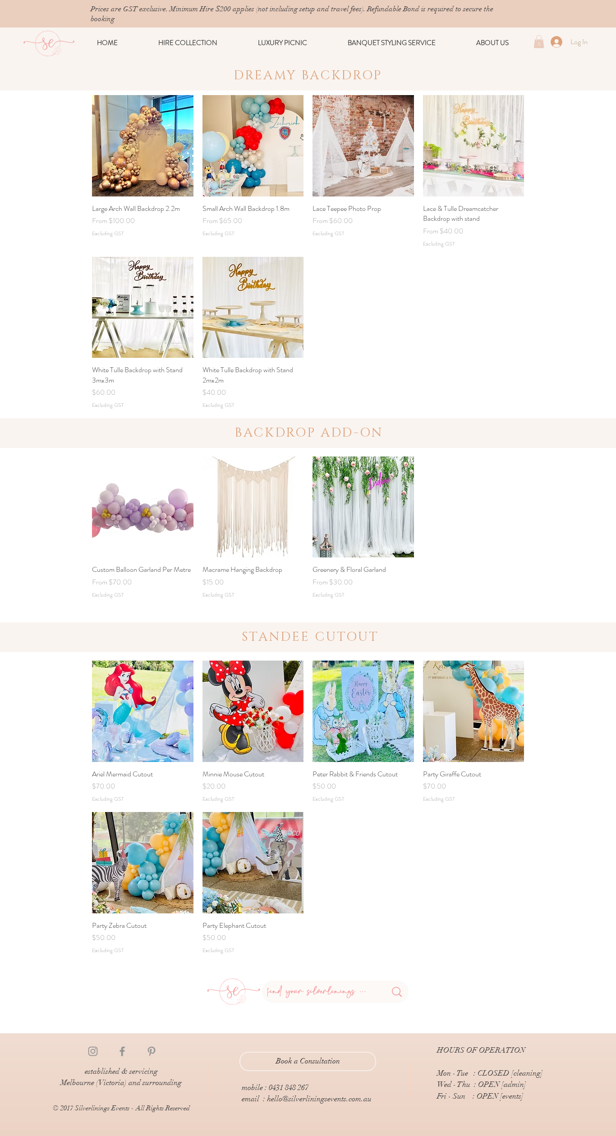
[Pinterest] (151, 1051)
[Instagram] (93, 1051)
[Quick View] (142, 145)
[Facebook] (122, 1051)
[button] (188, 43)
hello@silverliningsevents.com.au (319, 1099)
